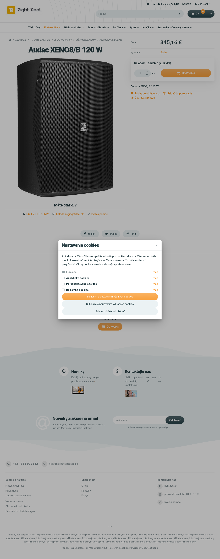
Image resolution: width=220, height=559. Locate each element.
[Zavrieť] (156, 245)
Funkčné (71, 272)
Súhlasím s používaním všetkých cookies (110, 296)
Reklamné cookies (77, 289)
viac (155, 272)
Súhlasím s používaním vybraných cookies (110, 304)
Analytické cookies (77, 278)
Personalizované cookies (81, 283)
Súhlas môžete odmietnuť (110, 311)
